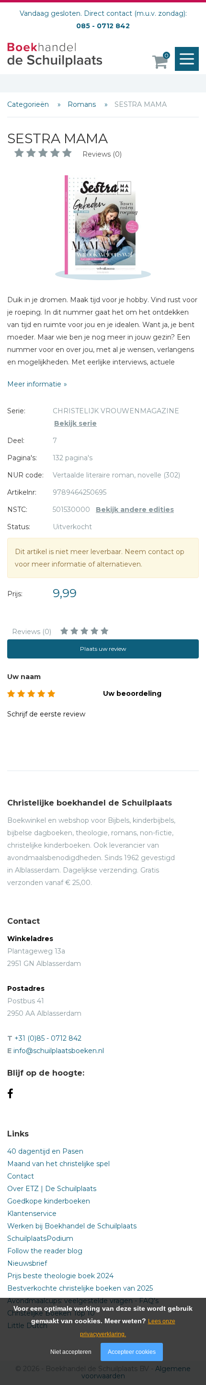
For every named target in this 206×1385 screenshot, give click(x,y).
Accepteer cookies (132, 1352)
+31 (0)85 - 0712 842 (47, 1038)
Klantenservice (32, 1213)
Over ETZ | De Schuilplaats (51, 1188)
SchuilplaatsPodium (40, 1238)
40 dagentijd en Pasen (45, 1151)
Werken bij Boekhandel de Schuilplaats (72, 1226)
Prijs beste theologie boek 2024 (60, 1275)
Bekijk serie (75, 423)
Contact (20, 1176)
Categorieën (29, 104)
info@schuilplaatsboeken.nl (58, 1050)
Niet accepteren (71, 1352)
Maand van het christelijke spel (58, 1163)
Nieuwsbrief (27, 1263)
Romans (83, 104)
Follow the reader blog (44, 1251)
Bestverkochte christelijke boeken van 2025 (80, 1288)
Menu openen (187, 59)
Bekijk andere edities (135, 509)
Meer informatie (34, 384)
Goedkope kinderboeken (48, 1201)
